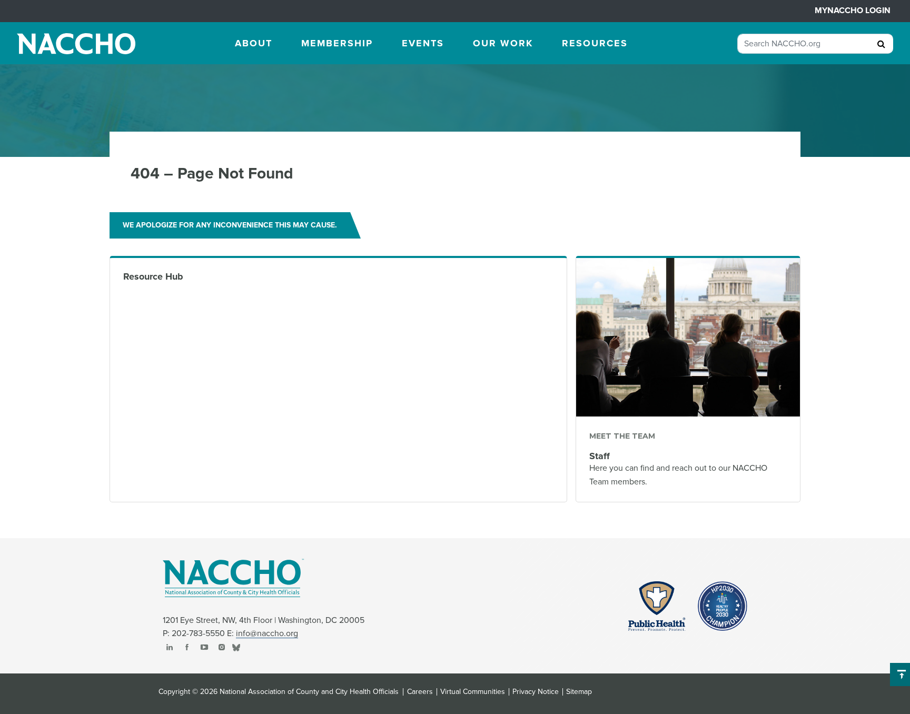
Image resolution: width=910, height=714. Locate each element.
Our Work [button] (503, 43)
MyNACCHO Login (853, 10)
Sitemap (579, 692)
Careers (420, 692)
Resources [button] (595, 43)
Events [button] (423, 43)
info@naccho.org (267, 633)
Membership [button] (337, 43)
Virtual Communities (472, 692)
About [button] (253, 43)
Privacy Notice (535, 692)
